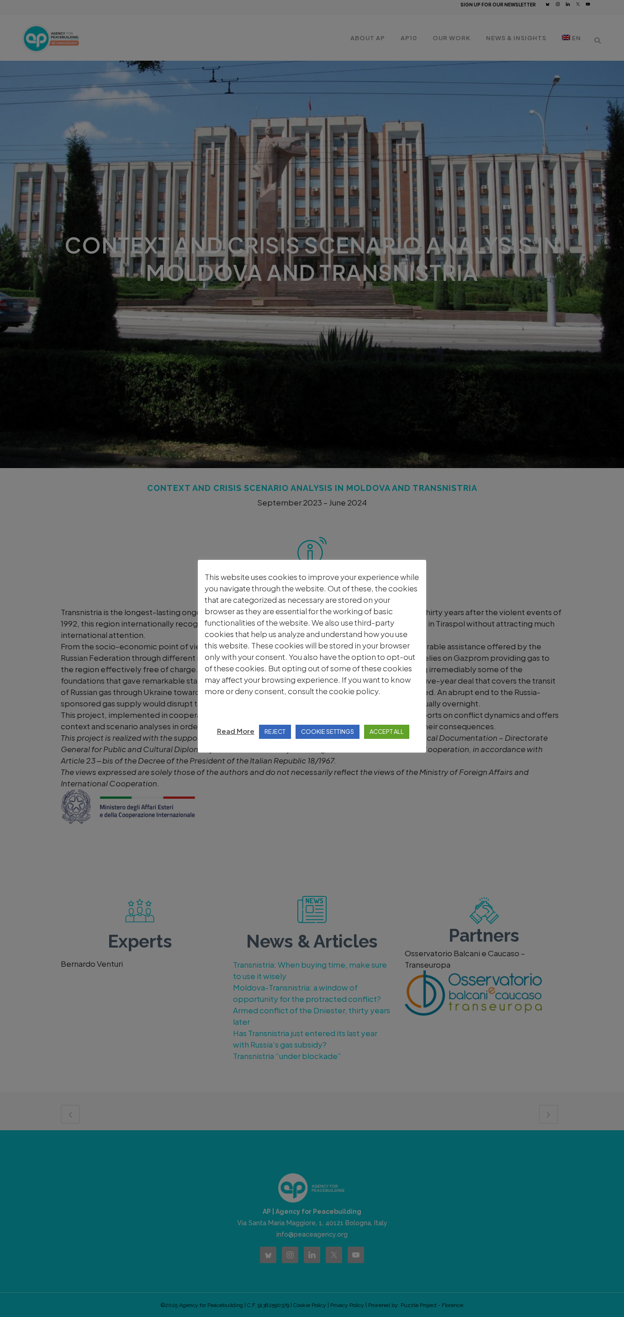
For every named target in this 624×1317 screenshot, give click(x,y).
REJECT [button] (275, 731)
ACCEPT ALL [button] (387, 731)
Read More (235, 731)
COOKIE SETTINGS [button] (327, 731)
